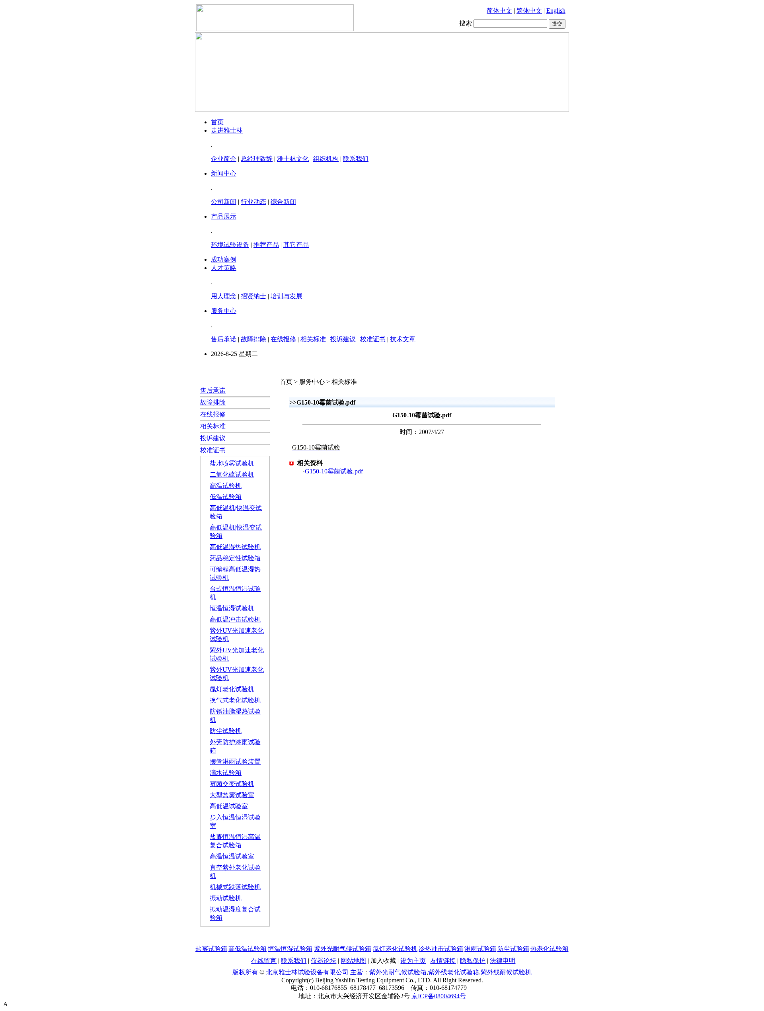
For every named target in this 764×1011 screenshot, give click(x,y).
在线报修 (283, 339)
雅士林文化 (293, 158)
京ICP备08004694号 (438, 996)
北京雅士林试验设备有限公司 (307, 972)
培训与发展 (286, 296)
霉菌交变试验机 (232, 783)
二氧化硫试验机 (232, 474)
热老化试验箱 (549, 948)
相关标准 (313, 339)
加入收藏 (383, 960)
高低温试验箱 (247, 948)
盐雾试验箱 (211, 948)
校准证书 (373, 339)
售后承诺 (223, 339)
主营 (356, 972)
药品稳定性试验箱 (235, 558)
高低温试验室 (229, 806)
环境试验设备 (230, 244)
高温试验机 (226, 485)
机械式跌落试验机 (235, 887)
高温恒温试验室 (232, 856)
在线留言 (264, 960)
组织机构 (326, 158)
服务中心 (223, 310)
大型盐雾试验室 (232, 795)
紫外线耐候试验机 (506, 972)
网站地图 (353, 960)
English (555, 10)
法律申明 (502, 960)
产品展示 (223, 216)
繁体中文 (529, 10)
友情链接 (443, 960)
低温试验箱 (226, 496)
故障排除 (253, 339)
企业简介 (223, 158)
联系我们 (355, 158)
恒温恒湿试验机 (232, 608)
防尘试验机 (226, 730)
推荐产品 (266, 244)
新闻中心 (223, 173)
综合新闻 (283, 201)
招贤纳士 (253, 296)
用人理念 (223, 296)
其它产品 (296, 244)
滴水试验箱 (226, 772)
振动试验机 (226, 898)
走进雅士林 (227, 130)
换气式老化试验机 (235, 700)
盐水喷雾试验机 (232, 463)
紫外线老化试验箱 (453, 972)
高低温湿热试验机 (235, 547)
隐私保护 (472, 960)
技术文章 (402, 339)
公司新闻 (223, 201)
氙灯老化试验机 (232, 689)
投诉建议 (343, 339)
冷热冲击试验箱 (441, 948)
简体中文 (499, 10)
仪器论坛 (323, 960)
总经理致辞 (257, 158)
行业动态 (253, 201)
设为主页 (413, 960)
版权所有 (245, 972)
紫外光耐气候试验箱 (342, 948)
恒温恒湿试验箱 (290, 948)
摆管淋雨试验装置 (235, 761)
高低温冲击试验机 (235, 619)
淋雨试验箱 (480, 948)
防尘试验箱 (513, 948)
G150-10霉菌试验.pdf (334, 471)
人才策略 (223, 267)
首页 (217, 122)
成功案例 (223, 259)
